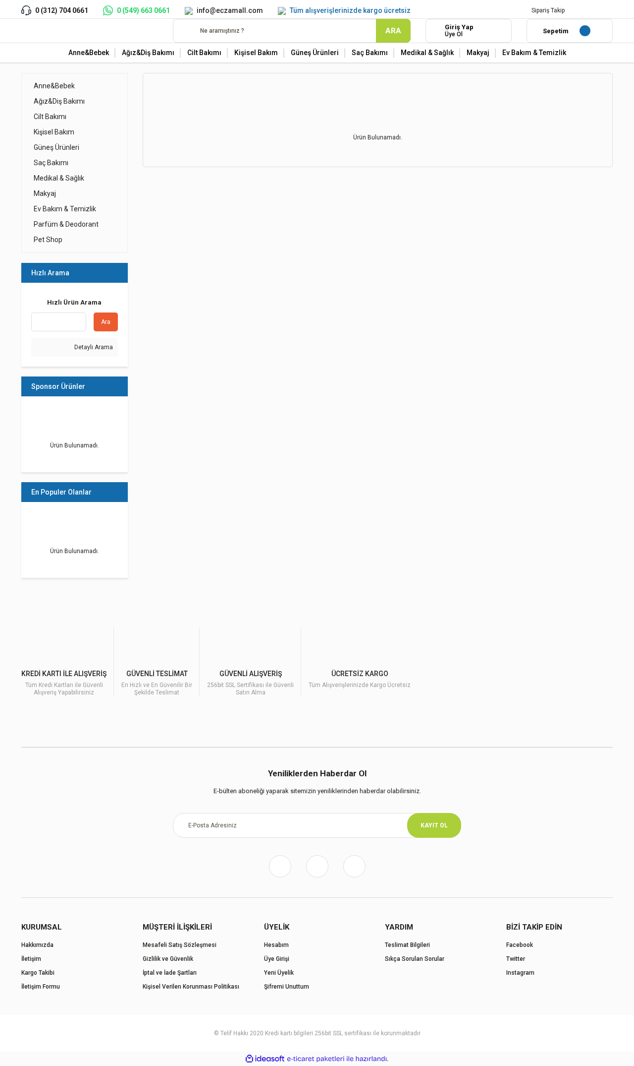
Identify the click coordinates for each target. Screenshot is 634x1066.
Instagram (520, 972)
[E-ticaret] (316, 1059)
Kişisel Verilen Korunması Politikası (191, 986)
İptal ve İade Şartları (170, 972)
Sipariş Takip (548, 10)
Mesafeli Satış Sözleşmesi (179, 944)
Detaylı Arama (93, 347)
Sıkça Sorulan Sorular (414, 958)
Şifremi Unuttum (286, 986)
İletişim (31, 958)
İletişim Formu (40, 986)
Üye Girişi (276, 958)
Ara (105, 321)
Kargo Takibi (37, 972)
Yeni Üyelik (279, 972)
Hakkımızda (37, 944)
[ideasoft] (265, 1059)
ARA (393, 30)
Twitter (515, 958)
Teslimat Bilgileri (407, 944)
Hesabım (276, 944)
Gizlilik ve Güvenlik (168, 958)
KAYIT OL (434, 825)
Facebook (519, 944)
